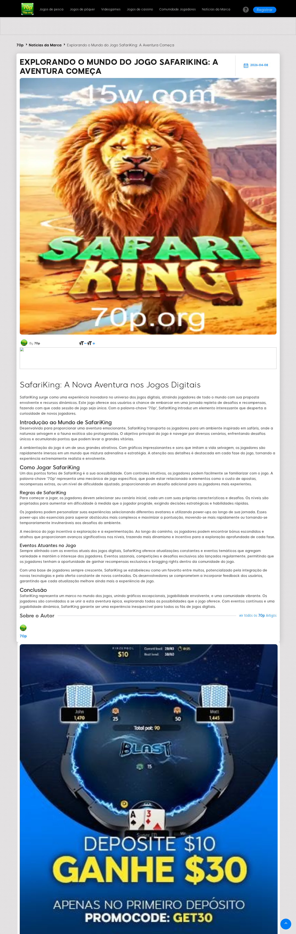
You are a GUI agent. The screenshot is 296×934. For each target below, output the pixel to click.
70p (20, 45)
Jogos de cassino (140, 9)
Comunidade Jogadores (177, 9)
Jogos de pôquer (82, 9)
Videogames (110, 9)
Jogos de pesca (51, 9)
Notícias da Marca (216, 9)
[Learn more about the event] (148, 34)
